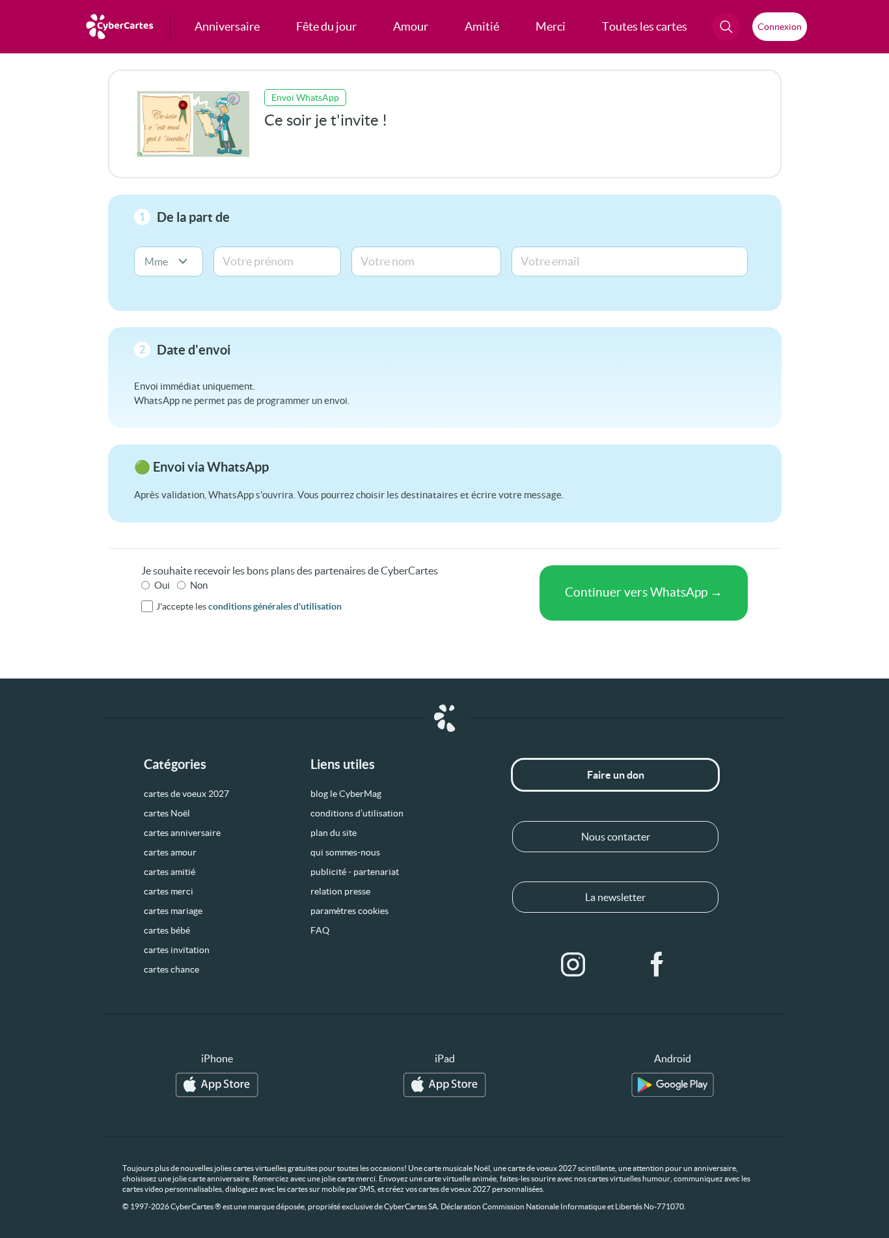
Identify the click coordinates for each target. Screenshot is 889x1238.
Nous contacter (615, 836)
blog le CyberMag (345, 793)
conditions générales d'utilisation (275, 606)
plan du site (333, 833)
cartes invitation (177, 950)
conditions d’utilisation (356, 813)
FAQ (319, 930)
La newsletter (615, 897)
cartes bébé (167, 930)
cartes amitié (169, 872)
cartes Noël (167, 813)
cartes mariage (173, 911)
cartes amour (170, 852)
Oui (162, 585)
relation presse (340, 891)
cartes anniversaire (182, 833)
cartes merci (168, 891)
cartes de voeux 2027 (186, 793)
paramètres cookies (349, 911)
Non (199, 585)
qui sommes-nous (345, 852)
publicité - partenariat (354, 872)
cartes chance (171, 969)
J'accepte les (249, 606)
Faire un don (615, 775)
